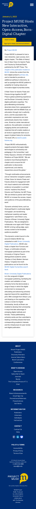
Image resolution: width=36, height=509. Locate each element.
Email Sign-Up (18, 396)
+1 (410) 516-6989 (18, 464)
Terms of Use (18, 453)
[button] (32, 4)
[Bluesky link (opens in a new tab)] (21, 437)
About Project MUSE (18, 349)
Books (18, 379)
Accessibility (18, 448)
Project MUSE (12, 50)
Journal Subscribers (18, 357)
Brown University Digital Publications (18, 273)
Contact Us (18, 429)
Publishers (18, 352)
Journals (18, 376)
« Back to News (9, 40)
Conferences (18, 362)
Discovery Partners (18, 355)
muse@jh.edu (18, 466)
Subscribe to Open (18, 374)
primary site (24, 75)
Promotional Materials (18, 398)
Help (18, 432)
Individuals (18, 418)
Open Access (18, 371)
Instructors (18, 420)
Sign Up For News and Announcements (17, 44)
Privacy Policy (18, 451)
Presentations (18, 401)
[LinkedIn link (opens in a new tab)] (17, 437)
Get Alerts (18, 403)
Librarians (18, 415)
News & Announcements (18, 393)
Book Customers (18, 360)
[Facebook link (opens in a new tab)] (13, 437)
